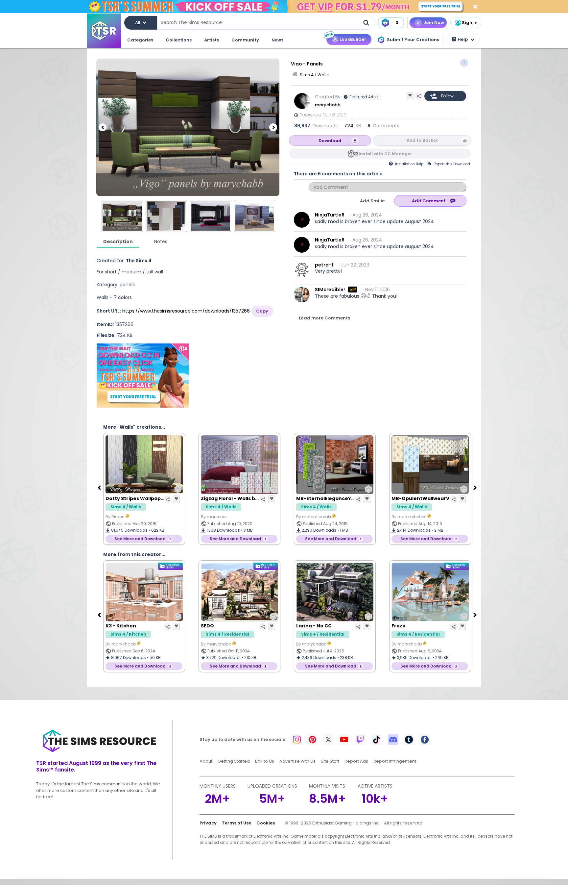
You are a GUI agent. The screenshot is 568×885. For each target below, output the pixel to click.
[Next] (273, 127)
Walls (323, 75)
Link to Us (264, 761)
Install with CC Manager (385, 154)
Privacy (208, 823)
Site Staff (330, 761)
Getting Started (234, 761)
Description (118, 241)
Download (330, 140)
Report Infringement (394, 761)
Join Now (433, 22)
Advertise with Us (297, 761)
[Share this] (419, 96)
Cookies (265, 823)
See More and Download (140, 539)
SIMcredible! (330, 289)
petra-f (324, 265)
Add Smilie (372, 201)
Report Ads (356, 761)
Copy (262, 311)
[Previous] (102, 127)
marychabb (328, 105)
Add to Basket (422, 140)
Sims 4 (307, 75)
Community (245, 40)
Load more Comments (324, 318)
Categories (140, 40)
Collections (179, 40)
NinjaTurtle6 (329, 215)
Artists (211, 40)
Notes (160, 241)
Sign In (470, 22)
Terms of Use (236, 823)
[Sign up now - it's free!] (143, 375)
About (206, 761)
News (277, 40)
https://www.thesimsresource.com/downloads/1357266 (186, 311)
